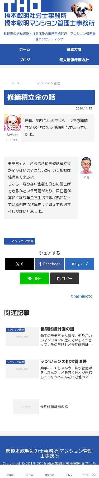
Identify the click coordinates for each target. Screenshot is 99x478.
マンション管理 (22, 241)
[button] (64, 278)
